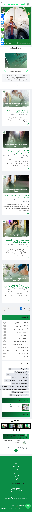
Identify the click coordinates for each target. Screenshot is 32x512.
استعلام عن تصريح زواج (19, 377)
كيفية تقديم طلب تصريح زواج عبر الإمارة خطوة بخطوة (18, 152)
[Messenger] (2, 43)
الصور (16, 473)
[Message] (2, 36)
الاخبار (16, 469)
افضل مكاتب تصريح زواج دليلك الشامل (15, 380)
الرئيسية (16, 463)
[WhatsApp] (2, 29)
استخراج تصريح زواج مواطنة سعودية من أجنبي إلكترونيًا (16, 196)
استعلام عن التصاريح (8, 155)
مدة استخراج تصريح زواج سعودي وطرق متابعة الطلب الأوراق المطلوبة (16, 286)
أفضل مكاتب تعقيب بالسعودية (17, 369)
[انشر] (2, 15)
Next (3, 308)
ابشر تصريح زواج (21, 372)
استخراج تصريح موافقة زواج (24, 505)
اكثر (16, 84)
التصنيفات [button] (16, 466)
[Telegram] (2, 40)
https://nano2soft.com (6, 508)
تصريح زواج (11, 114)
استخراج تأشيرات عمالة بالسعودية (16, 374)
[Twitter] (2, 22)
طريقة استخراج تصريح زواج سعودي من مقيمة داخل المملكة (17, 241)
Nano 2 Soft (13, 507)
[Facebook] (2, 19)
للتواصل (16, 479)
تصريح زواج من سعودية (19, 383)
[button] (28, 26)
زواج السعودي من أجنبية (19, 392)
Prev (28, 310)
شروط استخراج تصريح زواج (18, 395)
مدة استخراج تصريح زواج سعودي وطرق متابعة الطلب (18, 111)
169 (8, 308)
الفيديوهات (16, 476)
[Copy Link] (2, 33)
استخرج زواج (10, 199)
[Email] (2, 26)
